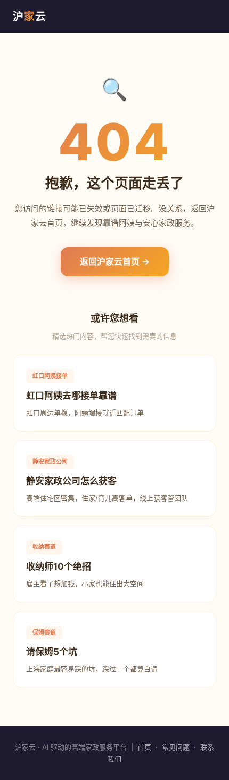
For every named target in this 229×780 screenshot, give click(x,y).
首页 (144, 747)
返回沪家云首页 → (115, 261)
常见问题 (176, 747)
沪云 (29, 16)
